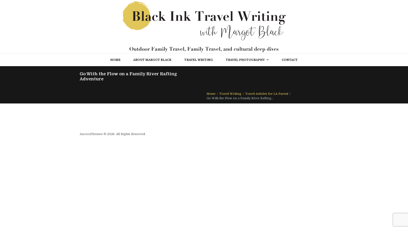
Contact (290, 59)
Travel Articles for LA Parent (266, 93)
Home (115, 59)
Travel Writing (198, 59)
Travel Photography (245, 59)
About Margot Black (152, 59)
